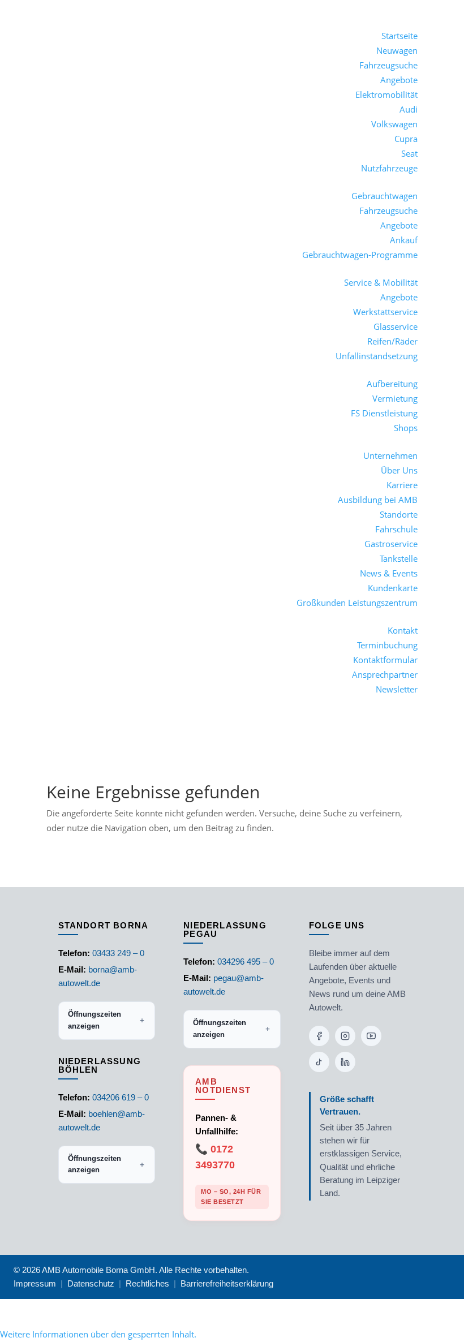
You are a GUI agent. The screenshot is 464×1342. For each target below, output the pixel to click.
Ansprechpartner (385, 674)
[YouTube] (371, 1036)
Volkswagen (394, 124)
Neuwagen (397, 50)
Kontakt (403, 630)
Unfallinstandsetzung (377, 356)
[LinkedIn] (345, 1062)
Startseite (399, 35)
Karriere (402, 485)
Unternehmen (390, 455)
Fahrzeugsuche (388, 65)
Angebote (399, 79)
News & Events (389, 573)
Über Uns (399, 470)
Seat (409, 153)
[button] (98, 1334)
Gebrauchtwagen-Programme (360, 254)
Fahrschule (396, 529)
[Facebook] (319, 1036)
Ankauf (404, 240)
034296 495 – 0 (245, 961)
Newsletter (397, 689)
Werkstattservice (385, 311)
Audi (408, 109)
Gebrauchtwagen (384, 195)
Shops (406, 427)
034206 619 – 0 (120, 1097)
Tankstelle (399, 558)
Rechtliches (147, 1283)
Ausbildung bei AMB (378, 499)
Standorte (399, 514)
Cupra (406, 138)
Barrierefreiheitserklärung (227, 1283)
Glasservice (395, 326)
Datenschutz (90, 1283)
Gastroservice (391, 543)
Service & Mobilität (381, 282)
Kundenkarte (393, 587)
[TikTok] (319, 1062)
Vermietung (395, 398)
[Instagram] (345, 1036)
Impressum (35, 1283)
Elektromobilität (386, 94)
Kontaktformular (385, 659)
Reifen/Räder (392, 341)
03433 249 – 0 (118, 953)
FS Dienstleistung (384, 413)
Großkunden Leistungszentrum (357, 602)
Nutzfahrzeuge (389, 168)
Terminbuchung (387, 645)
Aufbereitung (392, 383)
